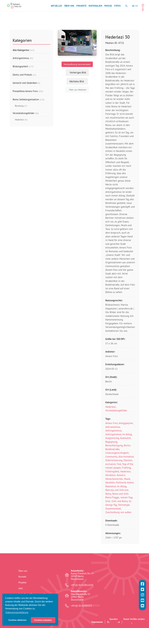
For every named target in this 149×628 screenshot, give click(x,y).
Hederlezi (110, 406)
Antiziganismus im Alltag (118, 434)
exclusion (110, 464)
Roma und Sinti (120, 493)
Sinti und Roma (119, 501)
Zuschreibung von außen (118, 512)
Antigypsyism (126, 423)
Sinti (107, 501)
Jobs (20, 588)
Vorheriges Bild (78, 72)
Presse (108, 5)
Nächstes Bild (76, 81)
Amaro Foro (111, 423)
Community (111, 456)
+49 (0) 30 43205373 (81, 605)
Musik (127, 478)
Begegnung (111, 441)
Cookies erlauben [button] (43, 620)
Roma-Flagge (112, 497)
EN (137, 6)
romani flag (126, 497)
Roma (108, 493)
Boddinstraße (112, 449)
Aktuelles (56, 5)
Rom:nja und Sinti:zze (116, 489)
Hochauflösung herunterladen (77, 64)
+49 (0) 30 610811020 (82, 585)
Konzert (121, 475)
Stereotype (124, 504)
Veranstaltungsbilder (116, 410)
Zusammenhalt (113, 508)
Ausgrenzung (112, 437)
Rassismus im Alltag (115, 486)
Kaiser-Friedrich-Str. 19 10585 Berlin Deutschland (82, 575)
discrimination (126, 456)
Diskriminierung (113, 460)
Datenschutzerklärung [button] (17, 612)
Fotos (117, 5)
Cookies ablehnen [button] (17, 620)
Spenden (113, 619)
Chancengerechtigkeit (117, 452)
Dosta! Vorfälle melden (134, 619)
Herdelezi (110, 475)
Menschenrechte (114, 478)
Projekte (81, 5)
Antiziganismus (113, 430)
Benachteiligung (114, 445)
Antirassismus (112, 426)
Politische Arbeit (125, 482)
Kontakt (22, 576)
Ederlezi (128, 460)
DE (133, 6)
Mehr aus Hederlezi (77, 89)
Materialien (95, 5)
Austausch (125, 437)
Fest (119, 464)
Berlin (127, 445)
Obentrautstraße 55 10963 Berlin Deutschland (80, 595)
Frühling (126, 467)
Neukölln (110, 482)
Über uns (69, 5)
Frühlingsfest (112, 471)
